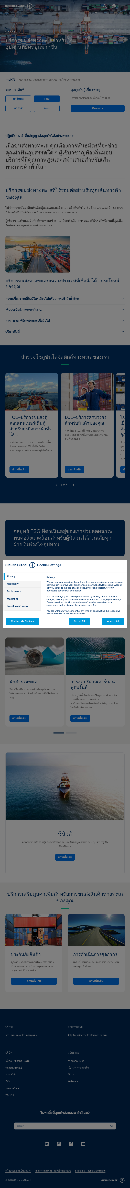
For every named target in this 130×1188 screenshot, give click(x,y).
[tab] (22, 576)
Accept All (113, 621)
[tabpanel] (85, 603)
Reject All (79, 621)
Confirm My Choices (22, 621)
